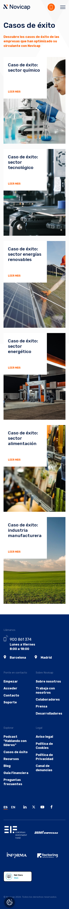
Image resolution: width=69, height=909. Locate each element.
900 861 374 (20, 639)
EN (13, 807)
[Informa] (19, 858)
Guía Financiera (16, 773)
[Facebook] (52, 807)
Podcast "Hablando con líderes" (15, 741)
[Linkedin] (26, 807)
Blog (7, 766)
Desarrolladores (49, 713)
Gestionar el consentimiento (9, 902)
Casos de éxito (16, 752)
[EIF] (19, 835)
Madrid (46, 657)
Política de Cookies (44, 746)
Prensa (41, 706)
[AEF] (49, 858)
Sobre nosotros (48, 681)
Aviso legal (44, 737)
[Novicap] (17, 8)
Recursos (11, 759)
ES (6, 807)
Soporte (10, 702)
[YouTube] (43, 807)
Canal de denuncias (44, 768)
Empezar (11, 681)
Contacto (11, 695)
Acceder (10, 688)
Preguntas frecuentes (13, 782)
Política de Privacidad (44, 757)
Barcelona (18, 657)
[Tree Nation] (19, 879)
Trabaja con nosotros (45, 690)
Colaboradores (48, 699)
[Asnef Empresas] (49, 835)
